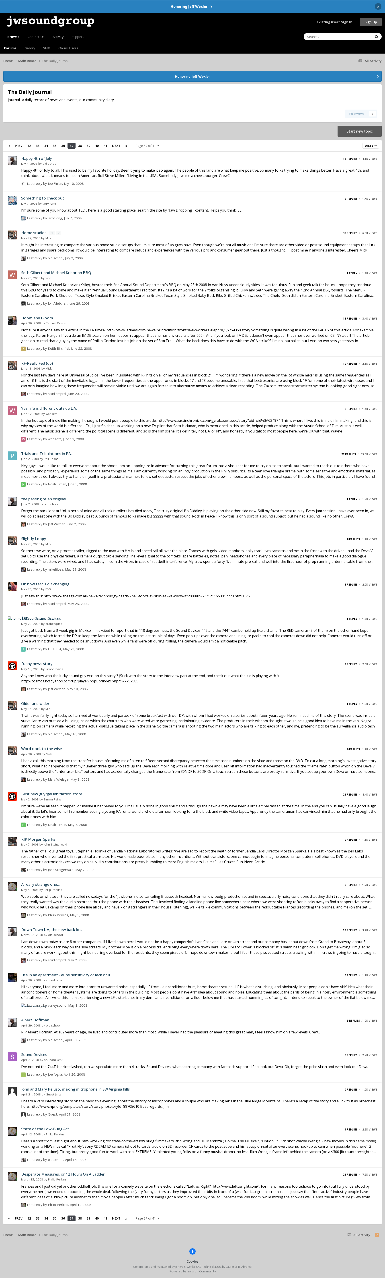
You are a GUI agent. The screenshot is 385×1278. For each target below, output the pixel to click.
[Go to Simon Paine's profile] (12, 665)
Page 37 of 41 (146, 145)
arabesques (53, 624)
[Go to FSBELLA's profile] (23, 649)
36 (63, 145)
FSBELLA (54, 649)
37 (71, 145)
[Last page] (126, 146)
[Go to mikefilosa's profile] (23, 569)
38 (80, 145)
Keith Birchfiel (58, 348)
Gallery (30, 48)
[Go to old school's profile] (12, 160)
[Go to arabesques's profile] (12, 620)
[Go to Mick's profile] (12, 235)
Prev (19, 145)
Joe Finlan (55, 183)
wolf (48, 278)
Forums (10, 48)
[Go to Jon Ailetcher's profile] (23, 303)
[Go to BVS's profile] (12, 586)
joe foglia (55, 1074)
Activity (58, 36)
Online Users (68, 48)
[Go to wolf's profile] (12, 274)
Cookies (192, 1261)
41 (105, 145)
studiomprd (57, 393)
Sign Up (371, 22)
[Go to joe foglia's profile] (23, 1074)
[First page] (9, 146)
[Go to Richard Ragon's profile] (12, 320)
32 (29, 145)
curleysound (57, 1005)
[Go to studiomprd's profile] (23, 394)
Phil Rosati (51, 459)
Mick (48, 238)
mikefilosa (55, 569)
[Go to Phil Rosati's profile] (12, 455)
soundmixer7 (53, 1060)
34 (46, 145)
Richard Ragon (56, 323)
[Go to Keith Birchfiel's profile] (23, 349)
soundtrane (54, 980)
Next (116, 145)
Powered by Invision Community (192, 1271)
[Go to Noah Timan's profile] (23, 484)
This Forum (358, 36)
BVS (48, 589)
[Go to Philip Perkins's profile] (12, 886)
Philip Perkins (53, 890)
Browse (13, 36)
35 (54, 145)
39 (88, 145)
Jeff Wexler (56, 524)
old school (50, 164)
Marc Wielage (58, 779)
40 (97, 145)
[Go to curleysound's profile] (23, 1006)
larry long (49, 204)
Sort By (370, 145)
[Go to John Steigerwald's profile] (12, 841)
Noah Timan (57, 484)
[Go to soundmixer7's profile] (12, 1056)
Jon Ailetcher (57, 303)
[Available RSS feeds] (377, 1235)
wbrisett (51, 414)
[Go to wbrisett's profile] (12, 410)
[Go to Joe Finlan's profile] (23, 184)
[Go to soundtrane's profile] (12, 977)
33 (37, 145)
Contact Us (36, 36)
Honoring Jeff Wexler (189, 6)
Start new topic (360, 131)
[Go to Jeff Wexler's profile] (23, 524)
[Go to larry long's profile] (12, 200)
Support (78, 36)
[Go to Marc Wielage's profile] (23, 779)
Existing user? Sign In (335, 22)
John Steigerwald (55, 844)
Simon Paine (54, 669)
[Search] (376, 36)
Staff (46, 48)
